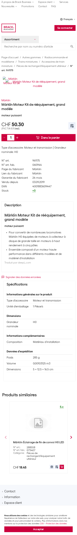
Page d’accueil (9, 57)
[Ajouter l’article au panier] (62, 467)
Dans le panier (50, 137)
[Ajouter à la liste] (72, 125)
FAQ (53, 6)
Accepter (38, 529)
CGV (42, 523)
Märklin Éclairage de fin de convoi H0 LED (38, 442)
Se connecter (65, 28)
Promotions (27, 6)
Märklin (5, 100)
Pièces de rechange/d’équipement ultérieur (41, 66)
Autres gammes (31, 57)
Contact (42, 6)
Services (63, 2)
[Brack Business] (8, 28)
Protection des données (56, 523)
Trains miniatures (28, 61)
